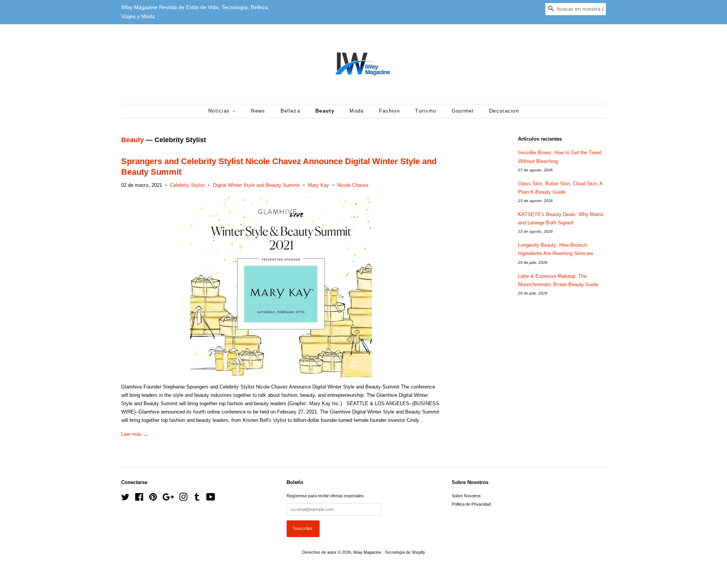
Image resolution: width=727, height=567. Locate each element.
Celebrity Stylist (187, 185)
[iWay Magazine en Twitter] (125, 499)
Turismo (425, 111)
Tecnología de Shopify (405, 552)
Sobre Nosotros (466, 495)
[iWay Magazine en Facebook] (139, 499)
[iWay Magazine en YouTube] (210, 499)
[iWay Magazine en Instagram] (183, 499)
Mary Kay (318, 185)
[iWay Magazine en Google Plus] (168, 499)
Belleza (290, 111)
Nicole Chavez (353, 185)
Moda (356, 111)
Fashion (389, 111)
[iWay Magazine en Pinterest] (153, 499)
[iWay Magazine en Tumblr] (197, 499)
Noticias (220, 111)
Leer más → (134, 434)
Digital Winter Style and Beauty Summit (256, 185)
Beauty (324, 111)
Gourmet (463, 111)
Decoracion (504, 111)
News (258, 111)
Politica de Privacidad (471, 504)
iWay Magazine (367, 552)
